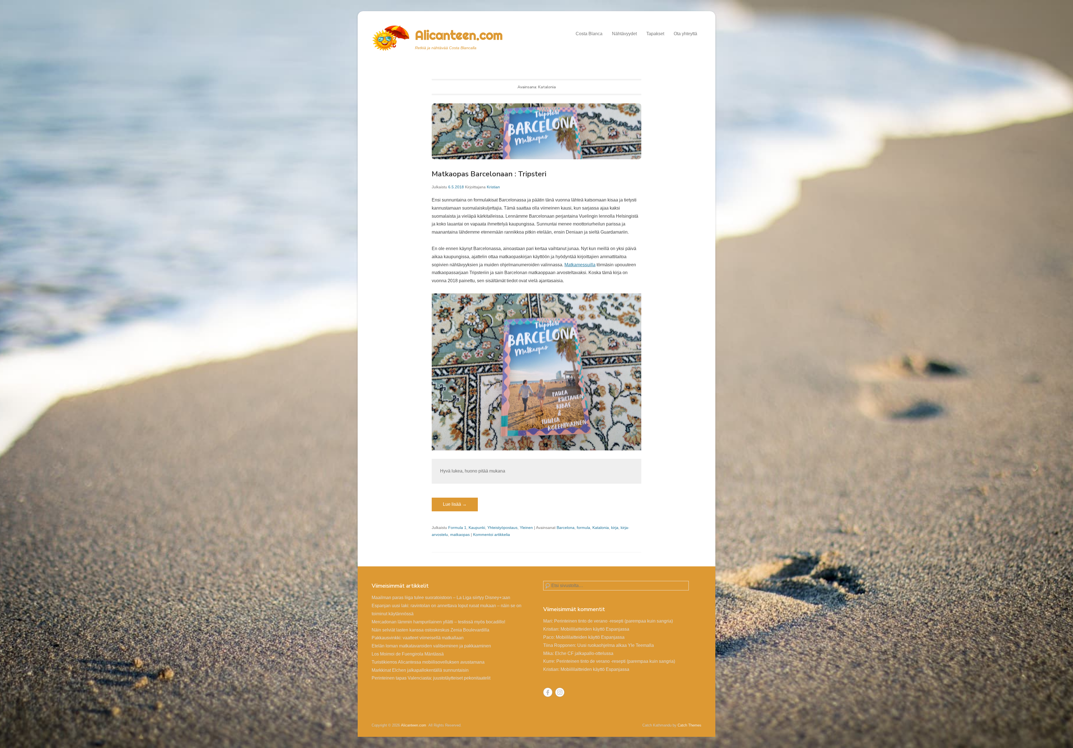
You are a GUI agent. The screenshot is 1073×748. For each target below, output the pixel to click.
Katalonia (600, 527)
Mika (548, 653)
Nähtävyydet (624, 33)
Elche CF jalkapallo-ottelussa (584, 653)
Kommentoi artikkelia (491, 534)
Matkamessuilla (579, 264)
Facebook (547, 692)
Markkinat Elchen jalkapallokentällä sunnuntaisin (420, 670)
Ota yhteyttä (685, 33)
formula (583, 527)
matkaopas (460, 534)
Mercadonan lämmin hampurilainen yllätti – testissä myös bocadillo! (438, 621)
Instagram (559, 692)
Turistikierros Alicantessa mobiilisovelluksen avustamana (428, 662)
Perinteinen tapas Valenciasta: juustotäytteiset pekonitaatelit (431, 678)
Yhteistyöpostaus (502, 527)
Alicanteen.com (459, 35)
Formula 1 (457, 527)
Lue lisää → (455, 504)
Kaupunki (477, 527)
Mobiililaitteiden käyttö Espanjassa (595, 629)
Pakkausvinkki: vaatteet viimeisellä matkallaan (418, 637)
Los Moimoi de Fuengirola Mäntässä (408, 654)
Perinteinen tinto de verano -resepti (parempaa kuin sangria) (613, 621)
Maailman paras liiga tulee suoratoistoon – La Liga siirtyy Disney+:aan (441, 597)
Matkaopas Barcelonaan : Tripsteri (489, 174)
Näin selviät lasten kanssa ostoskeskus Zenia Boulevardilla (430, 630)
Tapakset (655, 33)
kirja (614, 527)
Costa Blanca (589, 33)
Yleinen (526, 527)
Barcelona (566, 527)
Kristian (493, 187)
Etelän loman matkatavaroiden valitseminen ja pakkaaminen (431, 645)
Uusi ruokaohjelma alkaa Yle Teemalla (615, 645)
